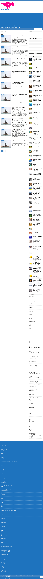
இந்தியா (30, 330)
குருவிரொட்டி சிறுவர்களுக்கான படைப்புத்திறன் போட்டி (34, 384)
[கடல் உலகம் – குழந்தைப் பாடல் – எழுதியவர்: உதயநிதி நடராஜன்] (30, 104)
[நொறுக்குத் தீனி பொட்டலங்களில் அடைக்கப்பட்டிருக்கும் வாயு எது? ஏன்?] (30, 280)
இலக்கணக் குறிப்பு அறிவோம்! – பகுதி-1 (37, 252)
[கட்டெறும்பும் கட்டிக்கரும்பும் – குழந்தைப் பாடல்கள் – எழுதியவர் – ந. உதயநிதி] (30, 188)
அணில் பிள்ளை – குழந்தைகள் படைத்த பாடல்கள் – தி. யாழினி (37, 100)
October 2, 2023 (35, 203)
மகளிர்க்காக (13, 27)
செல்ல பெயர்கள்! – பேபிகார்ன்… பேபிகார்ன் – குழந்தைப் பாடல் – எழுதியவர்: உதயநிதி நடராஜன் (37, 81)
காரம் (29, 412)
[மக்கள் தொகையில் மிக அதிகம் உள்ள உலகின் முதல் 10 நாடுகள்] (30, 156)
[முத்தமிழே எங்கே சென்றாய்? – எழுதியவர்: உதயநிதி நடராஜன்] (30, 224)
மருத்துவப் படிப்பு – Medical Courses (33, 365)
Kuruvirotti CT (19, 38)
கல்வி (7, 25)
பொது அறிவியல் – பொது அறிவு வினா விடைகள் (35, 437)
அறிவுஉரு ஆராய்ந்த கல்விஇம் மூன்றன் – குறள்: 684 (20, 59)
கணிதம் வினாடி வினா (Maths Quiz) (33, 381)
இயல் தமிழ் (4, 25)
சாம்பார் (30, 415)
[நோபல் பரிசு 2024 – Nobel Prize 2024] (30, 184)
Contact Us (37, 575)
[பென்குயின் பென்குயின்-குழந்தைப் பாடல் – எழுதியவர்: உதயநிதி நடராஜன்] (30, 76)
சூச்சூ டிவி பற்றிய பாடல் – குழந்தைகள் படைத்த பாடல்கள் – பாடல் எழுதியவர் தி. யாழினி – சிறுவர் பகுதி (37, 132)
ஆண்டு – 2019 (31, 351)
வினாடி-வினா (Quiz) (31, 407)
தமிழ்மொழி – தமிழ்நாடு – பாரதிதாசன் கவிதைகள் (36, 232)
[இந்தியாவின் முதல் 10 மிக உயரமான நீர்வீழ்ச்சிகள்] (30, 164)
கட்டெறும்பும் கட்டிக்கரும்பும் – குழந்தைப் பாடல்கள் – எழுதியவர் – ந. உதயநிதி (37, 188)
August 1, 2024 (35, 194)
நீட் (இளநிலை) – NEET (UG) (32, 372)
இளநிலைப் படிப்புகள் (31, 345)
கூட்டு (29, 414)
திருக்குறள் (30, 314)
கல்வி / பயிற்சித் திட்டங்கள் (32, 361)
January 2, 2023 (35, 272)
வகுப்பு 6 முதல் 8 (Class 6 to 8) (33, 382)
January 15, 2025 (35, 161)
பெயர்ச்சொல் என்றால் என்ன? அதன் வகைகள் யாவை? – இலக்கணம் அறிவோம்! (37, 285)
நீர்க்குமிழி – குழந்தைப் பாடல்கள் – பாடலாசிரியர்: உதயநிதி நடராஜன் (37, 72)
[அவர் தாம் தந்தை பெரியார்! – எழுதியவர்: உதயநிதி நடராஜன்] (30, 290)
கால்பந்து (30, 430)
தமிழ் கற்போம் (30, 391)
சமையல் (30, 409)
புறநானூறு (2, 542)
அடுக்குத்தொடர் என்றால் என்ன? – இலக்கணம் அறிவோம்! (37, 210)
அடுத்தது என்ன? (31, 342)
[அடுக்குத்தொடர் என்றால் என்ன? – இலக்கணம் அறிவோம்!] (30, 211)
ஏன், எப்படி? (30, 25)
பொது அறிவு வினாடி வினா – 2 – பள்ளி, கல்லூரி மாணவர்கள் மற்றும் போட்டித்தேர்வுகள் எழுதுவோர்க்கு (37, 263)
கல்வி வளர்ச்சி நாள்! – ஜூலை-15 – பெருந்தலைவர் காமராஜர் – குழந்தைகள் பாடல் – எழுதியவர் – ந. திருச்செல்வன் (37, 241)
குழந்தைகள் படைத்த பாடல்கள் (32, 386)
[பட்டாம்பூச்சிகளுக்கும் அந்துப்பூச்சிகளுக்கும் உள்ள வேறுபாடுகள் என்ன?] (30, 151)
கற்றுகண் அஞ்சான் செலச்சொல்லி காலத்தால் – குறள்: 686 (19, 95)
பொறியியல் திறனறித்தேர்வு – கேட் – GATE (34, 352)
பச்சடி (29, 420)
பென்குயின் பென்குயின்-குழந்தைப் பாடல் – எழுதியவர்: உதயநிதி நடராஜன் (37, 76)
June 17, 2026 (35, 101)
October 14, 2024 (35, 190)
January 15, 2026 (35, 128)
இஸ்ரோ (30, 297)
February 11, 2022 (14, 38)
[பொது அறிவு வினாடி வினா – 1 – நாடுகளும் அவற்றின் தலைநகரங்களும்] (30, 275)
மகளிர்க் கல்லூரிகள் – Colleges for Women (34, 427)
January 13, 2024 (35, 199)
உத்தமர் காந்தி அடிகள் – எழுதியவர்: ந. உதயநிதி (37, 202)
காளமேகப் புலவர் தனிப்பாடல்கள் (33, 310)
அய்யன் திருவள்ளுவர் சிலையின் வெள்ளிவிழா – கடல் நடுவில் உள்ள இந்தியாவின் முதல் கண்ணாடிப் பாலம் (37, 174)
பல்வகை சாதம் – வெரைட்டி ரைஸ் (33, 421)
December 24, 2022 (36, 291)
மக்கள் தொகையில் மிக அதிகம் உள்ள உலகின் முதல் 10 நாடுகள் (37, 155)
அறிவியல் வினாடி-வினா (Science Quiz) (34, 377)
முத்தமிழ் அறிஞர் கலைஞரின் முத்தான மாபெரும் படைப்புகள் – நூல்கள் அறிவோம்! (37, 179)
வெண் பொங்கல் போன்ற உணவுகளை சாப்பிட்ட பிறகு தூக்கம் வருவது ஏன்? (37, 146)
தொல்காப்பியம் (31, 307)
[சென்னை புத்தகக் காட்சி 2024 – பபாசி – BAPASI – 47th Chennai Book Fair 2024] (30, 198)
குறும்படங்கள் (2, 495)
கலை (9, 27)
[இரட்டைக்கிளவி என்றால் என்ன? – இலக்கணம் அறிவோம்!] (30, 207)
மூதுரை (30, 325)
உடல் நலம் (16, 27)
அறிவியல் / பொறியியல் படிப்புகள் (4, 450)
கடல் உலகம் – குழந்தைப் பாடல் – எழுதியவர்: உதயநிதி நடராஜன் (37, 104)
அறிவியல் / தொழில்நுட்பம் (24, 25)
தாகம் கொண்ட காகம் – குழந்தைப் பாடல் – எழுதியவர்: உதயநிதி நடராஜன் (37, 91)
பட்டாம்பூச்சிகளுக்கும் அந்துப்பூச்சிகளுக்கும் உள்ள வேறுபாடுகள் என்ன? (36, 151)
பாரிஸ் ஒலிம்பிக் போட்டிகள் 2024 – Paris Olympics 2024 (37, 193)
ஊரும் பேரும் (30, 308)
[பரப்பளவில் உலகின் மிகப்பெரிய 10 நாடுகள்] (30, 160)
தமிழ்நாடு (2, 514)
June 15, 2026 (35, 105)
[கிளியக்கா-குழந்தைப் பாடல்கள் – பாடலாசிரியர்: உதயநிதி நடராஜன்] (30, 68)
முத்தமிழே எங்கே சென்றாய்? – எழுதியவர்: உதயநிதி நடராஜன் (36, 224)
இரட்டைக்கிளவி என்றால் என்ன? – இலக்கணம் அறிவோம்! (37, 206)
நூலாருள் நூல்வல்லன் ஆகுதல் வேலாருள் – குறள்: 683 (19, 47)
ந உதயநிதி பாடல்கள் (31, 315)
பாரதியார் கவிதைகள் (31, 322)
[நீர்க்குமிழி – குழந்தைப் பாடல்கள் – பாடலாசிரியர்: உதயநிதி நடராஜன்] (30, 72)
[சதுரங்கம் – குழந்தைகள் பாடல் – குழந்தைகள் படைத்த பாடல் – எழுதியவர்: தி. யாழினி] (30, 118)
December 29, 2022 (36, 282)
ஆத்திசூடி (30, 304)
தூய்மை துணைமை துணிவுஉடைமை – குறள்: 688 (19, 119)
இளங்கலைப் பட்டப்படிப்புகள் (32, 358)
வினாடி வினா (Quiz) (31, 431)
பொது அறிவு (33, 25)
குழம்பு (30, 413)
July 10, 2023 (35, 253)
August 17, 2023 (35, 221)
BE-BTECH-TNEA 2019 (32, 346)
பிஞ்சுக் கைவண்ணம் (31, 400)
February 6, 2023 (35, 260)
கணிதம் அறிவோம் (31, 380)
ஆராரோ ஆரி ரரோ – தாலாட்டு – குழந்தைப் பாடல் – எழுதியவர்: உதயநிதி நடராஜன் (37, 86)
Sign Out (33, 575)
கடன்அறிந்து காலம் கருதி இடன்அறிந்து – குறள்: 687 (19, 108)
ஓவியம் (30, 338)
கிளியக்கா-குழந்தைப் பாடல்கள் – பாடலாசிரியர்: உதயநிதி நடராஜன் (37, 67)
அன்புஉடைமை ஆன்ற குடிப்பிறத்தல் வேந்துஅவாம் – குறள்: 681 (18, 83)
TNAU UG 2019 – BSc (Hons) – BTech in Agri (35, 347)
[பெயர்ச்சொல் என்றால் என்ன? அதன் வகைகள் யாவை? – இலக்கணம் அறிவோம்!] (30, 285)
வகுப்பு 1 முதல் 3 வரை (3, 559)
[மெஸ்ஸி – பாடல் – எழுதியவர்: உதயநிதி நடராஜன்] (30, 109)
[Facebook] (39, 0)
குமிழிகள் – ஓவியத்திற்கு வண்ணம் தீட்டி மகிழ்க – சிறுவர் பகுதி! (37, 142)
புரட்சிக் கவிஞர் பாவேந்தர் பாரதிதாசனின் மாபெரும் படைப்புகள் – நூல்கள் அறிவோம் (37, 169)
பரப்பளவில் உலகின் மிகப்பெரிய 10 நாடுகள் (37, 160)
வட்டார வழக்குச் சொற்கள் (4, 566)
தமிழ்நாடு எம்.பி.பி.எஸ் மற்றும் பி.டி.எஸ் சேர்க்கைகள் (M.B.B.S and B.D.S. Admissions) (35, 370)
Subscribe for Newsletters (22, 575)
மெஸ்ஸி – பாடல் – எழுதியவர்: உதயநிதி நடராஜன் (36, 108)
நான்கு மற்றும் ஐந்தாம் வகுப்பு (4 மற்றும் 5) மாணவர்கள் (34, 398)
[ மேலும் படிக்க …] (22, 44)
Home (1, 25)
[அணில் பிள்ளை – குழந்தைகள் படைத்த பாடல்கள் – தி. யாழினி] (30, 100)
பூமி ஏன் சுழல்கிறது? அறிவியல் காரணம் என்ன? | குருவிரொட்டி (37, 59)
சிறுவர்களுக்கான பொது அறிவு (33, 389)
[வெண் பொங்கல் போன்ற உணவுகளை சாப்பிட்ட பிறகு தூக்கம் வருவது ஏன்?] (30, 147)
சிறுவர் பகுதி (6, 27)
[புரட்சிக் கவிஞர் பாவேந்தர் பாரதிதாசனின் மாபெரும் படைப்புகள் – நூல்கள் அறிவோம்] (30, 169)
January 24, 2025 (35, 139)
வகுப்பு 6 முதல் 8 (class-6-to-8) (33, 378)
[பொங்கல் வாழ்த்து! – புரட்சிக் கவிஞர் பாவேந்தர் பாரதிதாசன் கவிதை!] (30, 128)
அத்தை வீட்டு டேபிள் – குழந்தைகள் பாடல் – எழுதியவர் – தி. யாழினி (37, 95)
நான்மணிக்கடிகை (31, 318)
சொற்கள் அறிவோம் (31, 311)
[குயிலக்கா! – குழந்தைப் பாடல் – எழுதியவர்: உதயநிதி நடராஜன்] (30, 64)
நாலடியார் (30, 317)
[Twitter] (40, 0)
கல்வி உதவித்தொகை (31, 362)
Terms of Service (8, 576)
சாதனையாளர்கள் (31, 364)
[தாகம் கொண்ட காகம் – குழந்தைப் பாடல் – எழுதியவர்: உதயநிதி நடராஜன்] (30, 91)
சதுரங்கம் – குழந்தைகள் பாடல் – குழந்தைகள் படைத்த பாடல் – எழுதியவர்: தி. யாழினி (37, 118)
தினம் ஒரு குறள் (31, 403)
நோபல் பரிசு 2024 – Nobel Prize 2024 (37, 184)
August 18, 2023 (35, 216)
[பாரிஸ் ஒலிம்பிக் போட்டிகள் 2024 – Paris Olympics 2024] (30, 193)
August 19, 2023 (35, 207)
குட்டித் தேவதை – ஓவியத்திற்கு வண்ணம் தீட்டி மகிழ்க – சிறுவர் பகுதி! (37, 138)
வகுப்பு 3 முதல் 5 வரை (31, 394)
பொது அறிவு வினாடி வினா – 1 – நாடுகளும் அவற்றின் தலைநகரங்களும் (37, 275)
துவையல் (30, 418)
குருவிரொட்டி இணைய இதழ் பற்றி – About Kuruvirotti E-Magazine (10, 575)
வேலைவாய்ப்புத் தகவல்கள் (18, 25)
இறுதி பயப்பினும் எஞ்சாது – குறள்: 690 (18, 140)
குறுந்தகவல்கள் (2, 27)
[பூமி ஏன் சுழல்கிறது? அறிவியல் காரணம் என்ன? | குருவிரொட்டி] (30, 59)
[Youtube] (42, 0)
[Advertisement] (21, 19)
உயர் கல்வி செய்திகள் (12, 25)
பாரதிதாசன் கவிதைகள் (32, 321)
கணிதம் (30, 399)
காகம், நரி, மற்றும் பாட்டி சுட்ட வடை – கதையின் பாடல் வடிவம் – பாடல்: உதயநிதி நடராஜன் (37, 123)
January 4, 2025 (35, 170)
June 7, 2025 (35, 134)
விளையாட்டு (30, 429)
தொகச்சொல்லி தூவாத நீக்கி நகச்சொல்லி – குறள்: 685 (19, 72)
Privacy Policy (2, 576)
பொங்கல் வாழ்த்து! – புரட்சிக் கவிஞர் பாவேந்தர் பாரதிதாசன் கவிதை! (37, 127)
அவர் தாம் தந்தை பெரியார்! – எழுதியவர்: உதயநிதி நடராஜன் (36, 290)
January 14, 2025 (35, 165)
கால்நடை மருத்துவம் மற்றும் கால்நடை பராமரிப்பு (34, 373)
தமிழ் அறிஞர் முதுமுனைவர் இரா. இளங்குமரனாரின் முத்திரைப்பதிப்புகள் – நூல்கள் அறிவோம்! (37, 247)
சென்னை (30, 333)
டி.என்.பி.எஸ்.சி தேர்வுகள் (32, 434)
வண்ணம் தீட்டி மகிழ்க (31, 401)
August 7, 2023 (35, 225)
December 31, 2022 (36, 277)
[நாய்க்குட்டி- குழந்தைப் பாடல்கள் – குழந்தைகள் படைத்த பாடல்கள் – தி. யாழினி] (30, 113)
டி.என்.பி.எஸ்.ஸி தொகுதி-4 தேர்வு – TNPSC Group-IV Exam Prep (35, 436)
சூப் (1, 505)
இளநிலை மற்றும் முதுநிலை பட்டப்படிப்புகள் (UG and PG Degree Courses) (35, 357)
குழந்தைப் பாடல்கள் (31, 387)
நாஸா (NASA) (2, 530)
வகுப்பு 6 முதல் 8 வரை (31, 395)
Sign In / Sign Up (29, 575)
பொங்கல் (30, 422)
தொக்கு (30, 419)
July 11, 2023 (35, 249)
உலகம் (19, 27)
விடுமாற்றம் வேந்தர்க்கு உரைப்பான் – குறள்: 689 (20, 129)
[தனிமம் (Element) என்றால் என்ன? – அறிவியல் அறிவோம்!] (30, 237)
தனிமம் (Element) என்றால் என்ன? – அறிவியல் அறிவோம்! (37, 236)
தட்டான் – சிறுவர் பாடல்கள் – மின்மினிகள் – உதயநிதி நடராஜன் (37, 215)
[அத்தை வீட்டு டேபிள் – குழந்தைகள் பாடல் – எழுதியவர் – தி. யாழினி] (30, 96)
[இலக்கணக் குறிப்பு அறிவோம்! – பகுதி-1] (30, 253)
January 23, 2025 (35, 143)
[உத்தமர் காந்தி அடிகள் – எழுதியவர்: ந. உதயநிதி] (30, 202)
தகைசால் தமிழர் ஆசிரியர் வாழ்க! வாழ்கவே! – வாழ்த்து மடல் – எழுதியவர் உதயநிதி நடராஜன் (37, 219)
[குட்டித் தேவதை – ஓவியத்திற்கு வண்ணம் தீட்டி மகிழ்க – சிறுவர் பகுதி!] (30, 138)
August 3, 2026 (35, 60)
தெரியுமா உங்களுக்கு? (38, 25)
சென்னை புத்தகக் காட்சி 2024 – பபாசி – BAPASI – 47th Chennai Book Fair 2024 (37, 197)
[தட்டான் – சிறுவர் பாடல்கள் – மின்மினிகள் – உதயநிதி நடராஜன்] (30, 215)
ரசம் (29, 426)
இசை (29, 337)
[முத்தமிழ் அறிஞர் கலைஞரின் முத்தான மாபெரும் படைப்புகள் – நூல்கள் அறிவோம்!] (30, 179)
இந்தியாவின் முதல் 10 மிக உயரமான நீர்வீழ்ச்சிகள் (37, 164)
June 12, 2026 (35, 109)
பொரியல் (30, 425)
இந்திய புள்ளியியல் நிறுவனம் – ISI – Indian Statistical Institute (34, 354)
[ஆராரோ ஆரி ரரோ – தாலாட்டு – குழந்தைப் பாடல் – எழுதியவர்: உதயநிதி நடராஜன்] (30, 86)
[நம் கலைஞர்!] (30, 229)
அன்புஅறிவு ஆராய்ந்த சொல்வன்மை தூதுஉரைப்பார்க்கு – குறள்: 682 (18, 36)
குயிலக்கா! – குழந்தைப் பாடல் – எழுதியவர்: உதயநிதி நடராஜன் (37, 63)
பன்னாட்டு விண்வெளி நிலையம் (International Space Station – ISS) (34, 302)
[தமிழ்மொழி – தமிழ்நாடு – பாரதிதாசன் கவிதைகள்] (30, 233)
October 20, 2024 (35, 185)
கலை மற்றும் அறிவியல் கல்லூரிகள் (5, 478)
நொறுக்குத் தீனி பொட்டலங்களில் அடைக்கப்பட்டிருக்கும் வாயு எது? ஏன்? (37, 280)
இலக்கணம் (30, 306)
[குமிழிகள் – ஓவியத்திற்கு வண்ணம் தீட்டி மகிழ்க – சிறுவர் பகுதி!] (30, 143)
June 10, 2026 (35, 114)
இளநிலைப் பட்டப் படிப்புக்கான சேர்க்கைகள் (34, 366)
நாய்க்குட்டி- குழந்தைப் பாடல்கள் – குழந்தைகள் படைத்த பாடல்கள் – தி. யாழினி (37, 113)
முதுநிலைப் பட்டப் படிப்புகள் (4, 555)
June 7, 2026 (35, 119)
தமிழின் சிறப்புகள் (3, 511)
